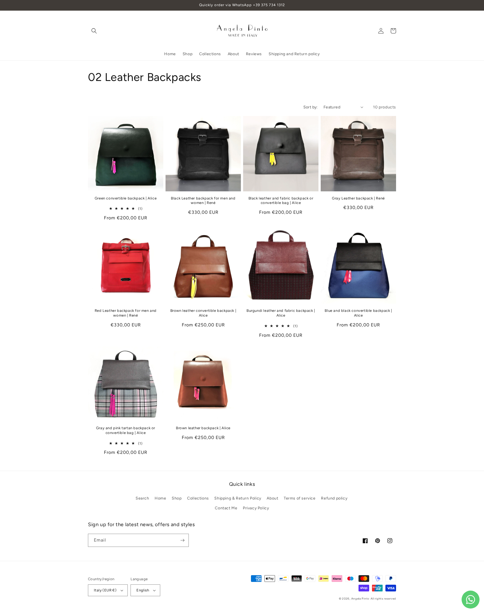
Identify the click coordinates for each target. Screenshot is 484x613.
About (272, 498)
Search (142, 498)
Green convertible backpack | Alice (126, 198)
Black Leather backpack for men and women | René (203, 200)
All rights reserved (383, 598)
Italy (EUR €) (105, 590)
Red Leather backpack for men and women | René (126, 312)
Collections (198, 498)
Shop (177, 498)
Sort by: (310, 107)
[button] (94, 31)
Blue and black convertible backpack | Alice (358, 312)
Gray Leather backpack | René (358, 198)
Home (160, 498)
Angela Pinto (360, 598)
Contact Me (226, 508)
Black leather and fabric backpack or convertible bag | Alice (280, 200)
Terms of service (300, 498)
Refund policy (334, 498)
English (142, 590)
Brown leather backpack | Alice (203, 428)
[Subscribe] (182, 540)
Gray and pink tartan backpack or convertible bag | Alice (125, 430)
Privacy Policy (256, 508)
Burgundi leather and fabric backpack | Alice (280, 312)
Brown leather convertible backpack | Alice (203, 312)
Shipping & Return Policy (237, 498)
